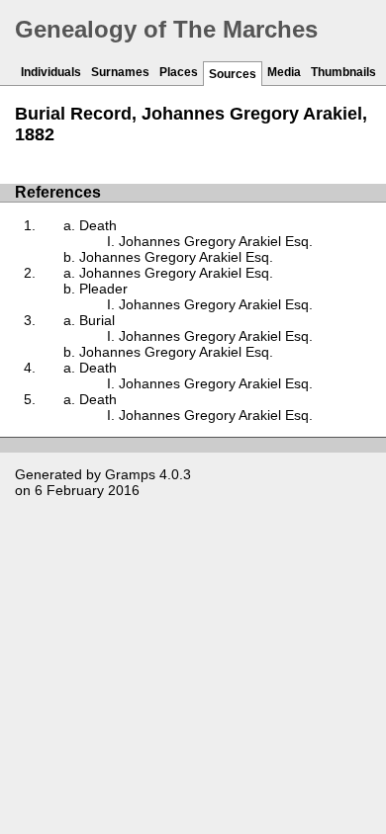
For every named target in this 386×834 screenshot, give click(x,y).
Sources (232, 74)
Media (284, 72)
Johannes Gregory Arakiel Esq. (216, 241)
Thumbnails (343, 72)
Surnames (120, 72)
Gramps (130, 474)
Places (178, 72)
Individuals (51, 72)
